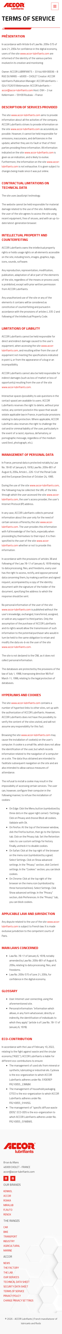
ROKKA (7, 1200)
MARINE (7, 1250)
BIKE (5, 1232)
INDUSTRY (8, 1241)
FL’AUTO (7, 1210)
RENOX (7, 1214)
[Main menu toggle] (55, 6)
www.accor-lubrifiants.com (34, 54)
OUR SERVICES (11, 1277)
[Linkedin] (5, 1178)
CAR (5, 1227)
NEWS (6, 1263)
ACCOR (7, 1196)
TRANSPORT (10, 1236)
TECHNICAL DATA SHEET (16, 1282)
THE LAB (8, 1273)
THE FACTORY (11, 1268)
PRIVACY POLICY (12, 1296)
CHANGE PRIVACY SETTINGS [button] (18, 1300)
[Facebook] (12, 1178)
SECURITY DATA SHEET (15, 1286)
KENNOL (7, 1191)
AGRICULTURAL (11, 1246)
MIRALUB (8, 1205)
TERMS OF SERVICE (13, 1291)
